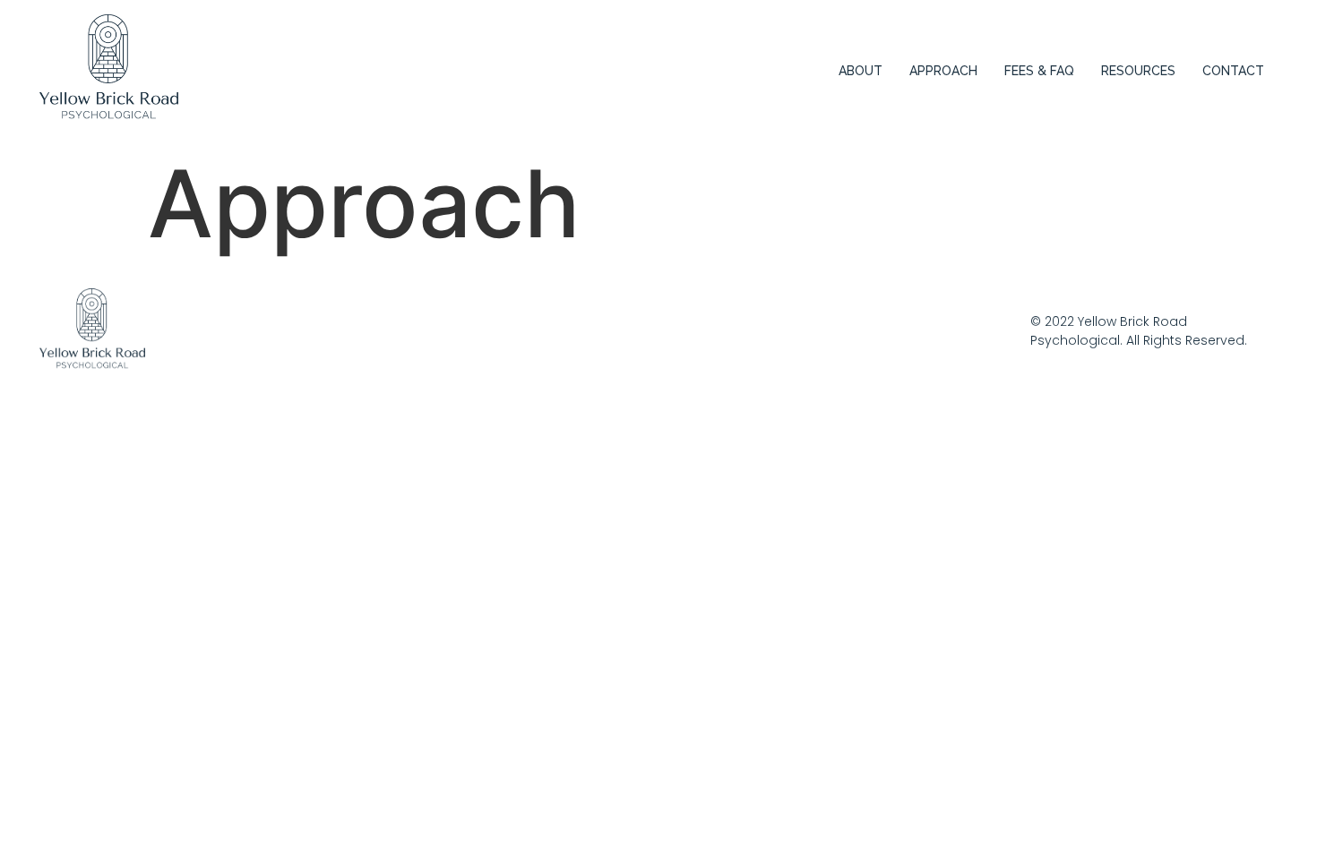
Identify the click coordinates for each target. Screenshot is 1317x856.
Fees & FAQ (1039, 71)
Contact (1233, 71)
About (860, 71)
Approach (943, 71)
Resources (1138, 71)
